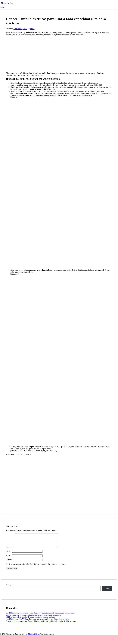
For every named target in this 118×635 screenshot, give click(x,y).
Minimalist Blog (34, 634)
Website (9, 560)
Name (9, 551)
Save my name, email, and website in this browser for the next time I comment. (37, 564)
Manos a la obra (7, 3)
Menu (2, 7)
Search (8, 585)
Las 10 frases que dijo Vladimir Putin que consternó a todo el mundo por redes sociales (37, 619)
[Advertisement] (25, 54)
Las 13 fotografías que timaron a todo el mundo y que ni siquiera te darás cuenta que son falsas (40, 613)
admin (32, 29)
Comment (10, 547)
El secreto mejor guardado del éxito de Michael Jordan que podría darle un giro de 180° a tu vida (41, 621)
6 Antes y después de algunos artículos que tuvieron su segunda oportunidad (33, 615)
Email (9, 555)
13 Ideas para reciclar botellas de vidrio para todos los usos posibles (30, 617)
